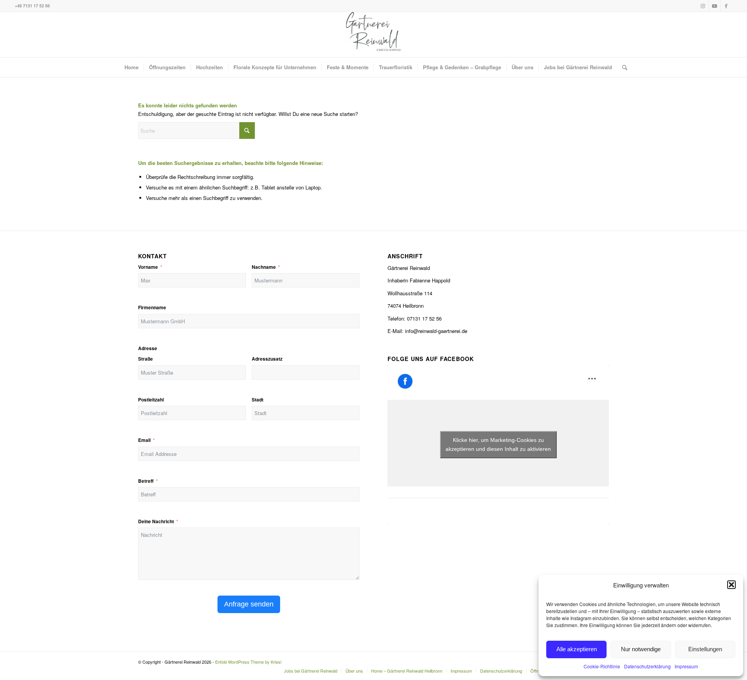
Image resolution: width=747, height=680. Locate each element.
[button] (731, 585)
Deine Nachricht (156, 521)
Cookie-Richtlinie (602, 666)
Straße (145, 359)
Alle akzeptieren (576, 649)
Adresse (147, 348)
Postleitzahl (151, 399)
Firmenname (152, 307)
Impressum (686, 666)
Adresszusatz (267, 359)
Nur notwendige (641, 649)
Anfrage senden (249, 604)
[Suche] (622, 67)
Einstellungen (705, 649)
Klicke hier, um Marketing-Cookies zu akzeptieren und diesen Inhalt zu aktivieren (498, 444)
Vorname (148, 267)
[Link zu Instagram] (702, 6)
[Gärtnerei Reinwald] (373, 34)
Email (144, 440)
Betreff (146, 481)
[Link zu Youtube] (714, 6)
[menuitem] (131, 67)
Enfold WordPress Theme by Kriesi (248, 662)
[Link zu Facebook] (726, 6)
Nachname (264, 267)
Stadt (257, 399)
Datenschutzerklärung (647, 666)
